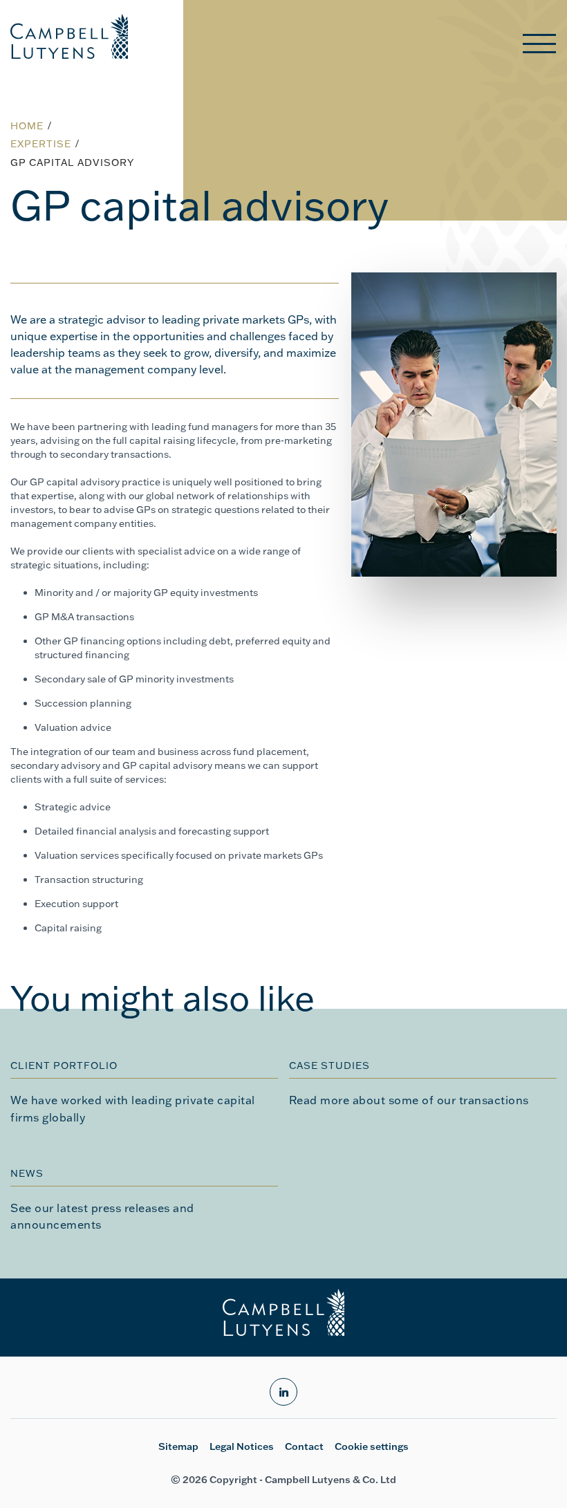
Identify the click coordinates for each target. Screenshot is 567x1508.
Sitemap (178, 1446)
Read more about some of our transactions (409, 1100)
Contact (304, 1446)
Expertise (40, 144)
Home (27, 126)
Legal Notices (242, 1446)
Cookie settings (372, 1446)
